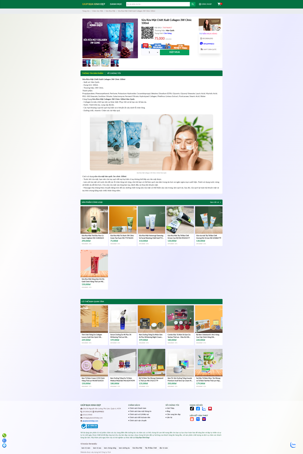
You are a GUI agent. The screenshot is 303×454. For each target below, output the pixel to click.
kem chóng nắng (110, 448)
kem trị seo (97, 448)
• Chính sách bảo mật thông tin (139, 411)
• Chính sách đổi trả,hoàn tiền (139, 417)
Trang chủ (85, 11)
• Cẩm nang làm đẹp (172, 414)
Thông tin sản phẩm (92, 73)
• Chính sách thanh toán (137, 408)
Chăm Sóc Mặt (97, 11)
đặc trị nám (164, 448)
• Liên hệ (168, 417)
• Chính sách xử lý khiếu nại (138, 414)
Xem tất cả (214, 202)
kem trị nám (86, 448)
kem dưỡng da (124, 448)
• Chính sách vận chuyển (137, 420)
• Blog (167, 411)
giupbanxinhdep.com (90, 421)
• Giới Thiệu (169, 408)
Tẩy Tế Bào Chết (151, 448)
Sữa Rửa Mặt (110, 11)
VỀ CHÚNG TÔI (114, 73)
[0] (218, 4)
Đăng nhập (207, 4)
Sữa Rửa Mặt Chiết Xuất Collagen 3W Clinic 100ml (136, 11)
